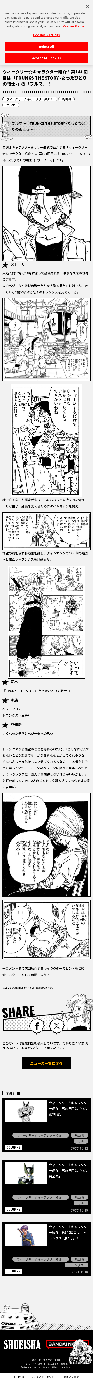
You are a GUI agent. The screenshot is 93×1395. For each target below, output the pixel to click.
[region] (46, 32)
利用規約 (19, 1376)
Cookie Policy (73, 26)
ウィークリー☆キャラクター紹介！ (29, 99)
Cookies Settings (46, 35)
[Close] (88, 6)
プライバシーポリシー (44, 1376)
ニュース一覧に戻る (46, 1063)
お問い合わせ (71, 1376)
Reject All (46, 46)
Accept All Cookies (46, 58)
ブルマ (10, 105)
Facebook (37, 1026)
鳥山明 (66, 99)
